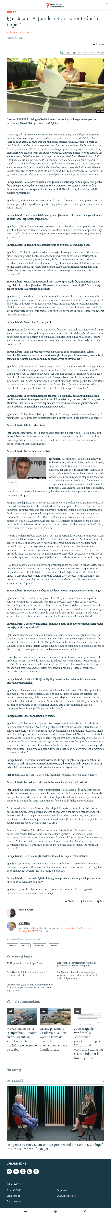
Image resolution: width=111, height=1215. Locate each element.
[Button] (98, 44)
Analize (11, 12)
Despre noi (62, 1190)
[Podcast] (55, 1211)
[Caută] (85, 1211)
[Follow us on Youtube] (16, 1171)
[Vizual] (25, 1211)
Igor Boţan (27, 32)
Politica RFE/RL (14, 1190)
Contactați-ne (13, 1196)
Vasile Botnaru (14, 32)
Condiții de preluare (67, 1196)
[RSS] (29, 1171)
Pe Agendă (15, 1081)
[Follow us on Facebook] (9, 1171)
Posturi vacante (14, 1201)
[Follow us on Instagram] (23, 1171)
